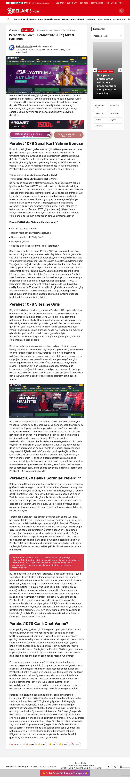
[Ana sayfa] (8, 19)
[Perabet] (46, 124)
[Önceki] (95, 70)
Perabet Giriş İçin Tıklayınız (66, 135)
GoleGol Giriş (114, 114)
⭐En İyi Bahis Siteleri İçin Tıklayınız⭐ (65, 773)
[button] (32, 30)
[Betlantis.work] (23, 10)
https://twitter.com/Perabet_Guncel (41, 179)
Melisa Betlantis (24, 46)
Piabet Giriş (99, 114)
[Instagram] (121, 767)
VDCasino (98, 126)
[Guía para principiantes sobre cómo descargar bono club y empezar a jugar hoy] (107, 70)
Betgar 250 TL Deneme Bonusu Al (28, 135)
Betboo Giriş (114, 105)
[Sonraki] (120, 70)
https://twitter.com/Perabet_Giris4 (40, 175)
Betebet (98, 120)
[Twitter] (115, 767)
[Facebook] (109, 767)
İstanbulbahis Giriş (99, 107)
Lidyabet (113, 120)
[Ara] (121, 10)
